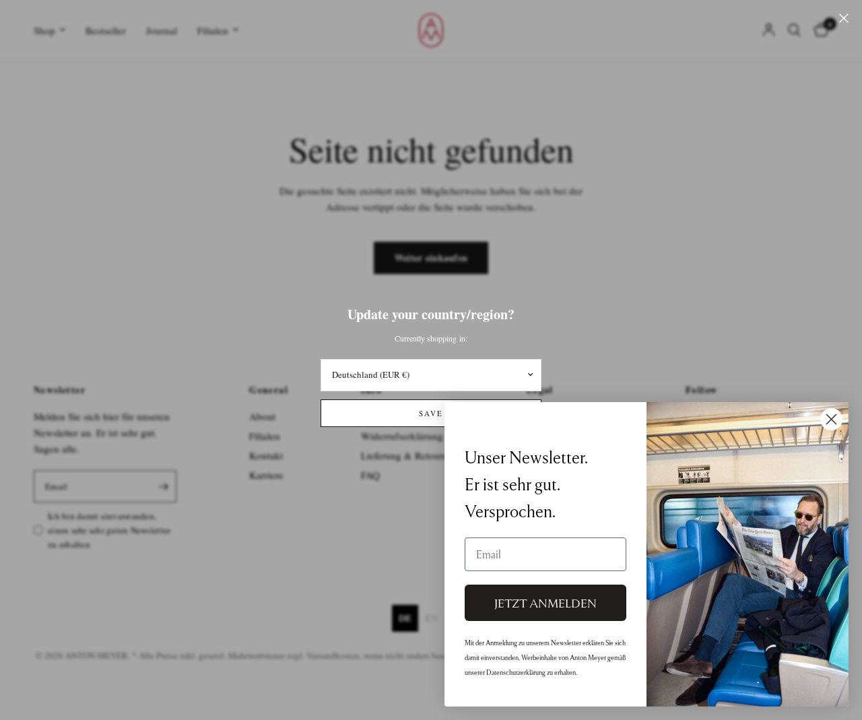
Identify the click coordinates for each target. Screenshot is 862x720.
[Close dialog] (831, 419)
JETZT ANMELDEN (545, 603)
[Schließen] (844, 18)
